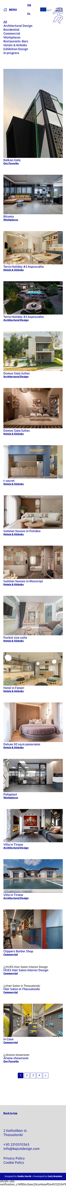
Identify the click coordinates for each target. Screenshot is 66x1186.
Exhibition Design (15, 49)
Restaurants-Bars (15, 41)
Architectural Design (17, 26)
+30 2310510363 (16, 1144)
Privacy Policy (14, 1158)
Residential (11, 30)
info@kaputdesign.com (21, 1149)
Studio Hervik (24, 1177)
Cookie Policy (13, 1163)
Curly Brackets (55, 1177)
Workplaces (11, 37)
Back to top (10, 1113)
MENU (13, 10)
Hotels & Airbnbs (15, 45)
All (5, 22)
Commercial (11, 33)
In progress (11, 53)
